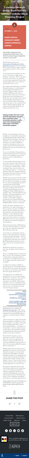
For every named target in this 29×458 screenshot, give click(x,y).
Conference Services (20, 418)
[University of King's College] (14, 446)
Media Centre (17, 420)
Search (25, 455)
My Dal (18, 1)
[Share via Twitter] (10, 404)
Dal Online (13, 1)
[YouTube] (18, 430)
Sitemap (24, 420)
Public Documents (20, 415)
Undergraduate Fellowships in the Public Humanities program (13, 64)
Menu (17, 455)
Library (7, 1)
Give (22, 1)
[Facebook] (6, 430)
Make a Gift (14, 424)
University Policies (9, 415)
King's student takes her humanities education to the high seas (17, 303)
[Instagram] (10, 430)
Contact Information (8, 418)
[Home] (2, 455)
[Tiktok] (22, 430)
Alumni (7, 37)
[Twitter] (14, 430)
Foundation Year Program (9, 310)
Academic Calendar (7, 420)
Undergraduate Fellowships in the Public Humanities (17, 294)
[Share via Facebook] (14, 404)
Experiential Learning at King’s (18, 298)
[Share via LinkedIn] (19, 404)
